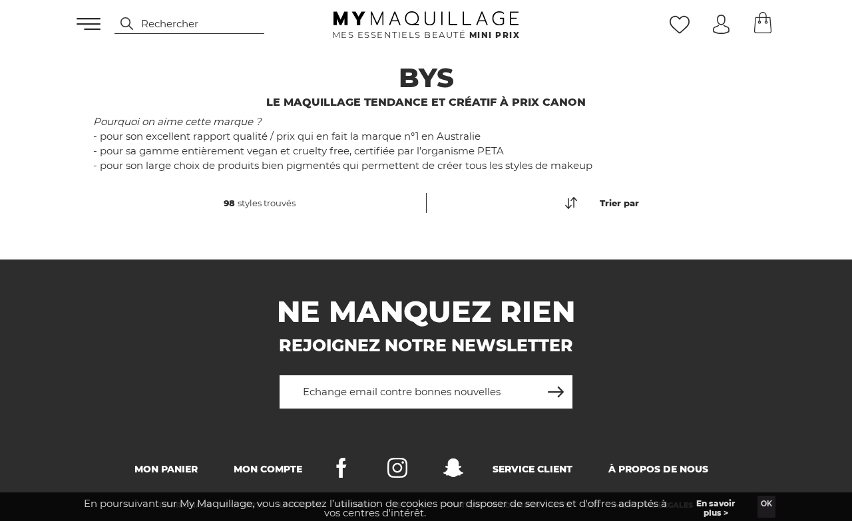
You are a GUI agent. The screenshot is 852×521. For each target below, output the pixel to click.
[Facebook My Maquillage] (341, 471)
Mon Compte (268, 469)
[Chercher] (120, 24)
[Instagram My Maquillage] (397, 471)
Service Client (532, 469)
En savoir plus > (715, 508)
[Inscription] (555, 387)
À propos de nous (658, 469)
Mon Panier (166, 469)
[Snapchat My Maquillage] (453, 471)
